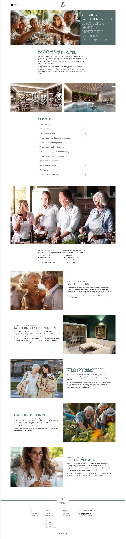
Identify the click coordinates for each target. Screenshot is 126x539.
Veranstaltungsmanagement (50, 142)
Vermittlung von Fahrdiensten (51, 147)
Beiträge (48, 522)
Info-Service (44, 129)
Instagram (34, 515)
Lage (46, 518)
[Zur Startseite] (63, 5)
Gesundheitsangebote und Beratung (54, 152)
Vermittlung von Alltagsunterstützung (54, 138)
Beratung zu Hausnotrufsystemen (53, 156)
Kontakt (48, 526)
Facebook (34, 513)
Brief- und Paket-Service (49, 133)
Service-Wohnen (50, 517)
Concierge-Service (47, 124)
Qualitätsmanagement (48, 161)
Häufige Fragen (50, 527)
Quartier (48, 513)
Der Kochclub (44, 170)
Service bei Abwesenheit (49, 174)
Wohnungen (49, 515)
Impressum (66, 513)
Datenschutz (67, 515)
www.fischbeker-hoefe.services (100, 463)
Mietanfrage (49, 524)
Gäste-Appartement (47, 165)
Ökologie (48, 520)
